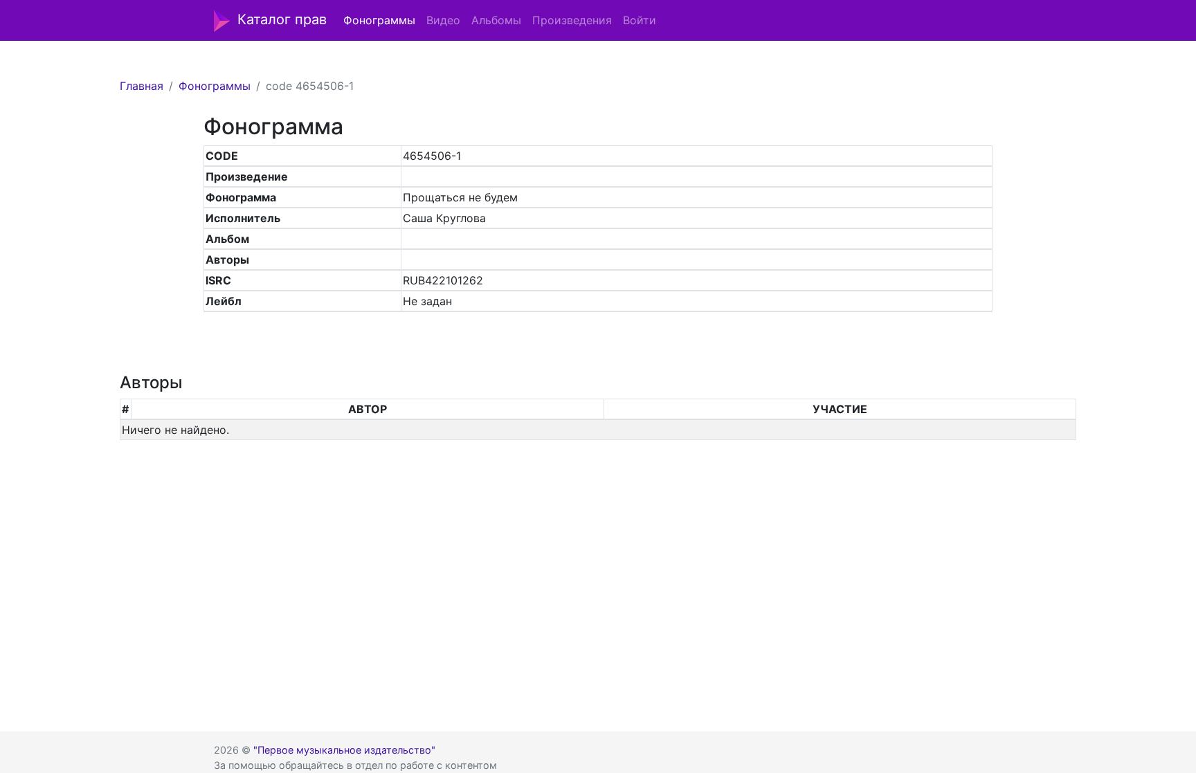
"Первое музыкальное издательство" (344, 750)
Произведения (572, 20)
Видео (443, 20)
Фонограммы (379, 20)
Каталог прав (282, 19)
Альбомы (496, 20)
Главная (141, 86)
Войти (639, 20)
